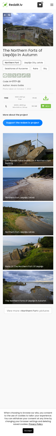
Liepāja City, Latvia (33, 62)
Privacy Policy (36, 424)
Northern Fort (12, 62)
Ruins (35, 68)
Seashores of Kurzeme (16, 68)
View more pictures (28, 310)
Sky (45, 68)
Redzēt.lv (15, 5)
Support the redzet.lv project (22, 122)
